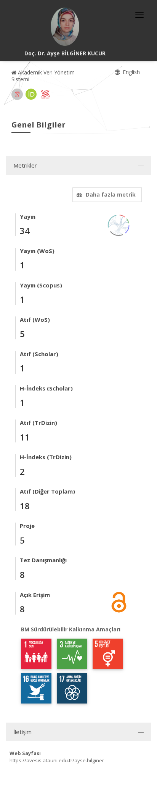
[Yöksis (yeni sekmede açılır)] (45, 94)
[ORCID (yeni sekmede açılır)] (31, 94)
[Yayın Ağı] (119, 224)
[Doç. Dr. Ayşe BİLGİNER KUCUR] (65, 27)
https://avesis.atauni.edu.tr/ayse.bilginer (57, 760)
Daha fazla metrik (111, 194)
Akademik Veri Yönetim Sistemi (43, 76)
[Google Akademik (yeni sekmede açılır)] (17, 94)
